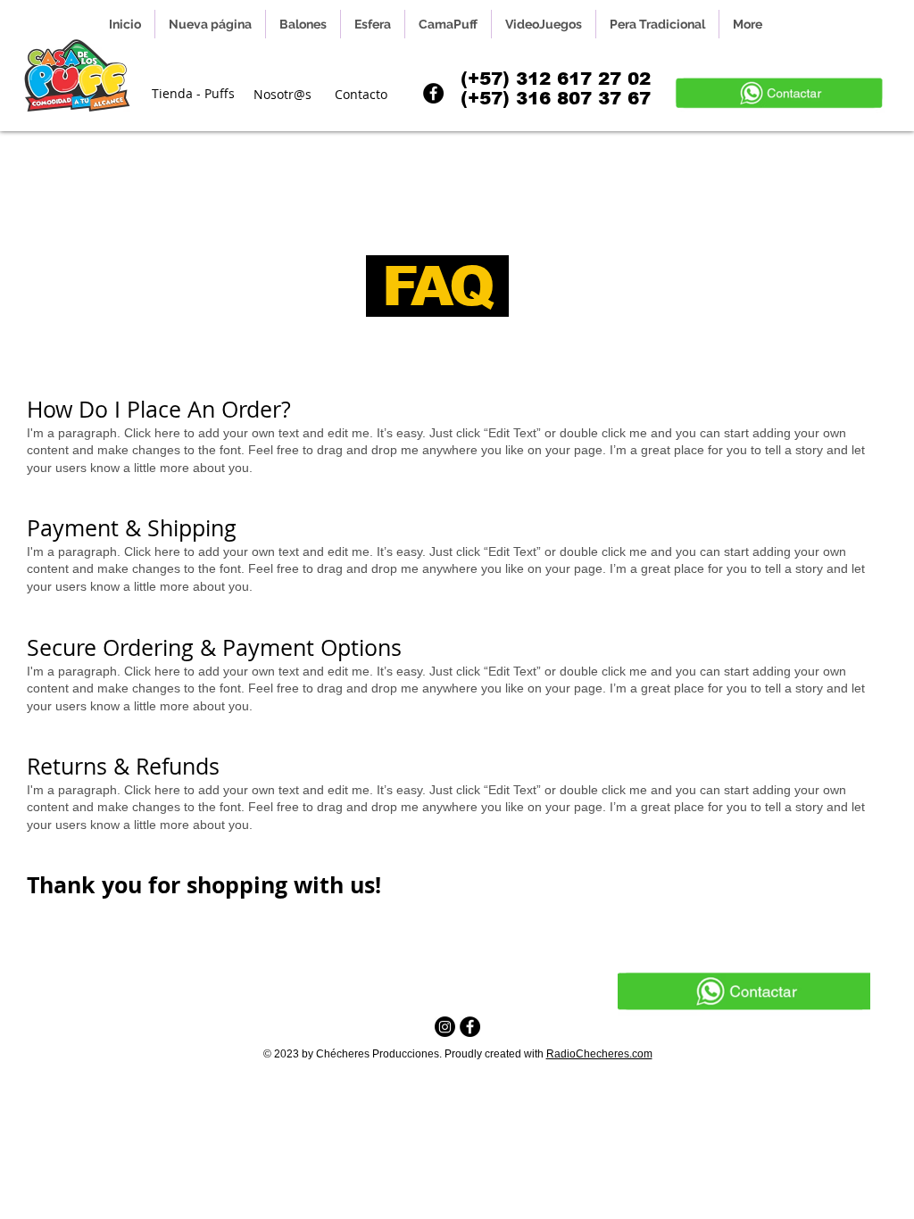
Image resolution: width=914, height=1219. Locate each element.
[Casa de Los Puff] (433, 93)
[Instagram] (445, 1026)
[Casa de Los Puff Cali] (470, 1026)
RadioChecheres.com (599, 1054)
